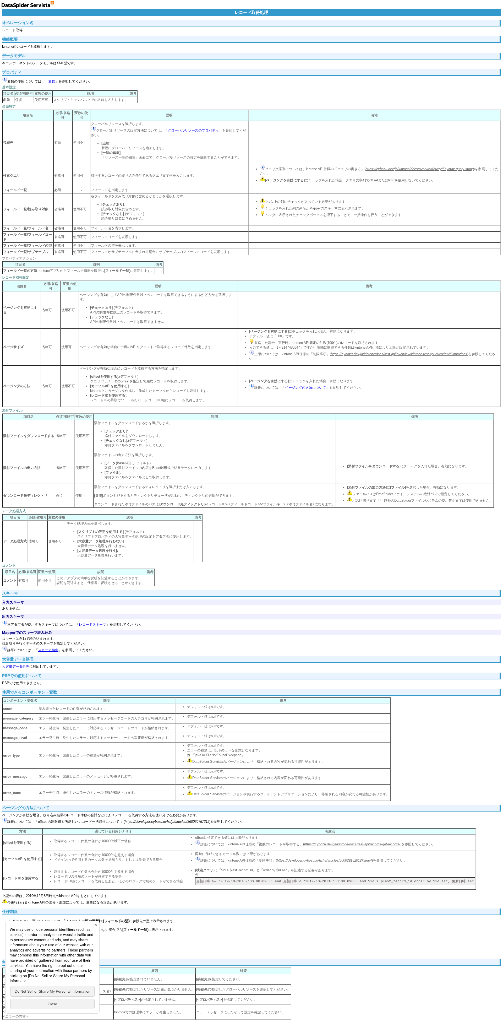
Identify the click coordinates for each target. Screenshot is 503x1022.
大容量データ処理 (15, 666)
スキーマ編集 (48, 650)
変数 (51, 81)
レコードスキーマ (92, 624)
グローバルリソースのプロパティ (193, 130)
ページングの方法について (305, 388)
